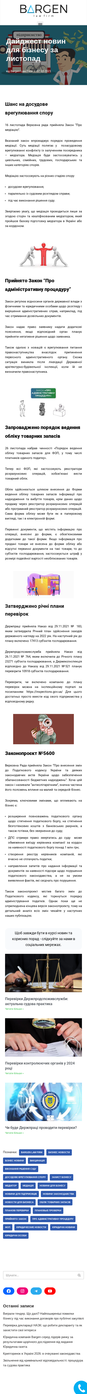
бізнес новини (14, 1160)
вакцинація (37, 1160)
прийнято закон (15, 1219)
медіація (28, 1185)
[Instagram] (22, 1291)
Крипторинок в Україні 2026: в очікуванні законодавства (41, 1353)
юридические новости (31, 1227)
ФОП (7, 1227)
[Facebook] (8, 1291)
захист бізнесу (61, 1177)
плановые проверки (48, 1210)
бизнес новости (59, 1152)
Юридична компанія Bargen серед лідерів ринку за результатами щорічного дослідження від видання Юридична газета (38, 1341)
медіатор (11, 1185)
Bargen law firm (31, 1152)
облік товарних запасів (55, 1202)
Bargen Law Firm (22, 71)
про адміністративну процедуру (52, 1219)
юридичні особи (16, 1235)
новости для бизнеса (19, 1202)
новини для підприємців (21, 1194)
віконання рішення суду (20, 1169)
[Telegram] (36, 1291)
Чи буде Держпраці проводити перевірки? (41, 1127)
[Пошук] (79, 1275)
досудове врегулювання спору (25, 1177)
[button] (40, 24)
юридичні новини (63, 1227)
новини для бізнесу (52, 1185)
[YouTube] (50, 1291)
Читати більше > (14, 1009)
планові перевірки (17, 1210)
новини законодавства (58, 1194)
